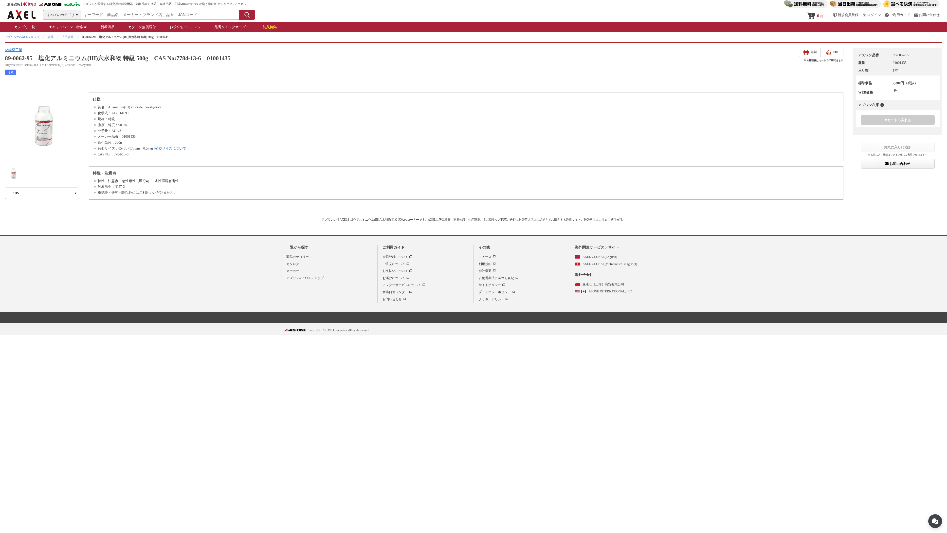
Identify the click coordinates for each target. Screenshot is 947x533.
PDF (836, 52)
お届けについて (393, 278)
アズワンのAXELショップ (22, 37)
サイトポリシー (490, 285)
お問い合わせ (899, 164)
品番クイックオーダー (232, 27)
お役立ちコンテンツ (185, 27)
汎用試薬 (67, 37)
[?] (882, 105)
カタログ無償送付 (142, 27)
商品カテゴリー (297, 257)
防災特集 (270, 27)
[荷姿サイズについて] (170, 148)
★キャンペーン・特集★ (68, 27)
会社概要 (485, 271)
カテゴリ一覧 (24, 27)
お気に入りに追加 (897, 147)
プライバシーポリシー (495, 292)
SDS (16, 193)
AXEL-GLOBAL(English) (600, 257)
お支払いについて (395, 271)
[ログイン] (871, 15)
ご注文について (393, 264)
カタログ (292, 264)
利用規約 (485, 264)
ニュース (485, 257)
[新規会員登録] (845, 15)
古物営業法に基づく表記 (496, 278)
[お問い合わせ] (927, 15)
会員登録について (395, 257)
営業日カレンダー (395, 292)
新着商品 (107, 27)
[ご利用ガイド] (897, 15)
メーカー (292, 271)
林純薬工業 (13, 50)
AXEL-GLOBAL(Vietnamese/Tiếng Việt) (610, 264)
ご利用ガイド (393, 247)
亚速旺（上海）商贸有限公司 (603, 284)
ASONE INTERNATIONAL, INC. (611, 291)
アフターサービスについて (401, 285)
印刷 (814, 52)
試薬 (51, 37)
